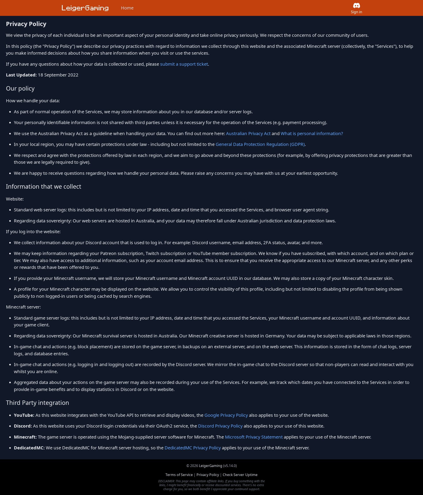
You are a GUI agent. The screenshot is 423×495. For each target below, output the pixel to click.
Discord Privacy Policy (220, 426)
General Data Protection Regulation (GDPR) (260, 144)
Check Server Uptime (240, 474)
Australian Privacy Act (248, 133)
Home (127, 8)
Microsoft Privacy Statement (254, 437)
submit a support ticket (184, 64)
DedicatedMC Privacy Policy (193, 448)
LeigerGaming (210, 465)
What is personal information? (312, 133)
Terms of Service (179, 474)
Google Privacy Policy (226, 415)
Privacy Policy (208, 474)
